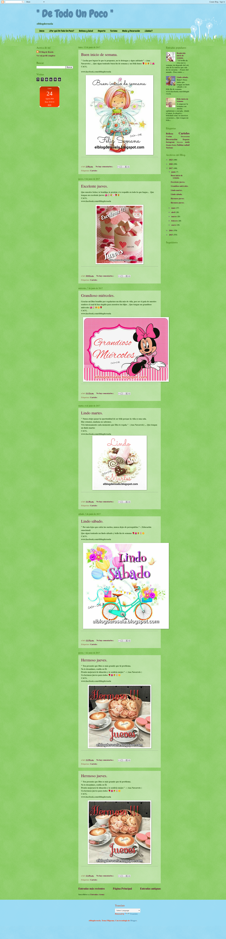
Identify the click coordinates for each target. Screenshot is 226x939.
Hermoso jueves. (94, 659)
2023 (171, 159)
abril (173, 212)
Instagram (170, 142)
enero (174, 225)
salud (187, 145)
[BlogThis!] (121, 167)
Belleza (169, 133)
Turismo (113, 30)
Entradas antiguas (150, 888)
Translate (134, 913)
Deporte (101, 30)
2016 (171, 230)
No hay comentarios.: (105, 166)
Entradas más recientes (91, 888)
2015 (171, 234)
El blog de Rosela (46, 52)
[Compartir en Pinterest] (128, 167)
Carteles (93, 170)
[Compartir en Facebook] (126, 167)
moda (187, 142)
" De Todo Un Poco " (74, 13)
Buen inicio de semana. (99, 54)
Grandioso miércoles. (98, 295)
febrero (174, 220)
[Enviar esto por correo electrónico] (118, 167)
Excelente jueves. (94, 186)
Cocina (169, 136)
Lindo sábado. (92, 521)
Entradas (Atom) (97, 894)
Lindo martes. (92, 412)
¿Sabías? (149, 30)
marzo (174, 216)
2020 (171, 164)
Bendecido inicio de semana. (181, 55)
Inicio (41, 30)
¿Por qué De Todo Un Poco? (61, 30)
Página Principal (122, 888)
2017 (171, 168)
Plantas (168, 145)
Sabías (180, 145)
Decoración (171, 139)
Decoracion (185, 136)
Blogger (133, 920)
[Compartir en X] (123, 167)
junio (173, 171)
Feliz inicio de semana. (182, 100)
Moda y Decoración (131, 30)
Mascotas (180, 142)
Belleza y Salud (86, 30)
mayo (173, 207)
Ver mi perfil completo (45, 55)
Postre (174, 145)
